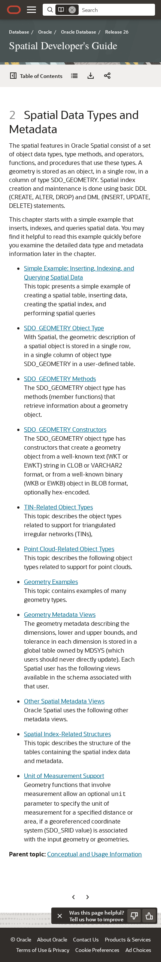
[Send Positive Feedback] (149, 915)
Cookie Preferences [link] (97, 950)
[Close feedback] (59, 915)
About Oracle (52, 939)
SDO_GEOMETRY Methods (60, 378)
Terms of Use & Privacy (42, 950)
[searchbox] (117, 10)
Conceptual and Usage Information (94, 854)
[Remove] (72, 10)
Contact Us (86, 939)
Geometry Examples (51, 581)
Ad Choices (138, 950)
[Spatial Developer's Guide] (74, 75)
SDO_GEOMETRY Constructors (65, 429)
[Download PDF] (90, 75)
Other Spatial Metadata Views (64, 701)
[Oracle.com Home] (14, 10)
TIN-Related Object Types (58, 507)
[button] (31, 9)
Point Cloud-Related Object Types (69, 549)
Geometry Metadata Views (59, 614)
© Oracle (20, 939)
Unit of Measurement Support (64, 776)
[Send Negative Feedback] (134, 915)
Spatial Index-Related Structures (67, 734)
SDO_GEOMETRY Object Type (64, 328)
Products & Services (128, 939)
